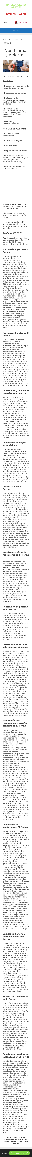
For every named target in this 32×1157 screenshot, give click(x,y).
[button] (19, 1153)
